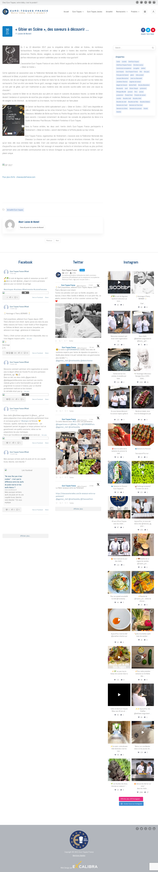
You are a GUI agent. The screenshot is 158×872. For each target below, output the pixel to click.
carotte (124, 61)
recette (119, 98)
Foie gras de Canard (122, 75)
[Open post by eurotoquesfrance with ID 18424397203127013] (143, 657)
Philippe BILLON (121, 92)
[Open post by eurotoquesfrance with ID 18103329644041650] (143, 434)
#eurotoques (8, 289)
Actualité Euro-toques (15, 210)
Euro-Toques (77, 11)
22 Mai (91, 486)
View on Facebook (37, 297)
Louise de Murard (24, 33)
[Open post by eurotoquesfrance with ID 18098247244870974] (143, 620)
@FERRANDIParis (73, 349)
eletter (143, 68)
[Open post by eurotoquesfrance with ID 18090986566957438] (143, 770)
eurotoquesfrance (119, 273)
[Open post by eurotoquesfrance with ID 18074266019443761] (143, 322)
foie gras (146, 72)
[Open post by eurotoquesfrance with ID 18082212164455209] (119, 582)
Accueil (66, 11)
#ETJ (74, 421)
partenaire (143, 88)
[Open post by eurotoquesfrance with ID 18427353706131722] (143, 397)
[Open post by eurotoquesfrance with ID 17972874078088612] (119, 359)
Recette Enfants (145, 102)
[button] (153, 12)
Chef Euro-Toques (133, 61)
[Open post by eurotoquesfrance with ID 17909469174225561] (143, 507)
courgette (136, 68)
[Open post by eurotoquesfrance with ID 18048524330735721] (143, 582)
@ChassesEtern (86, 499)
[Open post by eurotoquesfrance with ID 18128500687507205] (143, 695)
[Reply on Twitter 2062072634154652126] (57, 477)
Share (47, 297)
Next (57, 241)
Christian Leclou (138, 65)
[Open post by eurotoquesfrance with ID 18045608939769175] (119, 695)
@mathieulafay (74, 360)
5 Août (91, 285)
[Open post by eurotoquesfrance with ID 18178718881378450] (143, 732)
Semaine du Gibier (122, 108)
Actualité (109, 11)
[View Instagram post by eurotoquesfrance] (128, 291)
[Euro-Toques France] (26, 12)
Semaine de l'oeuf (122, 105)
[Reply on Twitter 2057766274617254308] (57, 503)
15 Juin (91, 347)
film (141, 72)
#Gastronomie (27, 289)
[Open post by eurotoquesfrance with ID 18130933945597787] (119, 507)
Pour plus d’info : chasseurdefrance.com (18, 177)
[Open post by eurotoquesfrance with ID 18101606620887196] (119, 397)
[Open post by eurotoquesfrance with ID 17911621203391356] (143, 545)
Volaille (119, 112)
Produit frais (128, 95)
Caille (118, 61)
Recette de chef (121, 102)
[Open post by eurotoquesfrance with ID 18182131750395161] (143, 472)
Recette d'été (137, 98)
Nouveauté (120, 88)
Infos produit (139, 75)
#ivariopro (25, 421)
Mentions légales (79, 855)
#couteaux (18, 289)
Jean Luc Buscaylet (136, 78)
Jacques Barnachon (122, 78)
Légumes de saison (135, 82)
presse (141, 92)
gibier (132, 75)
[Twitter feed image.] (78, 320)
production (120, 95)
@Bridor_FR (75, 424)
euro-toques (120, 72)
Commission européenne (124, 68)
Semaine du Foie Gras (135, 105)
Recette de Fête (133, 102)
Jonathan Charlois (122, 82)
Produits (134, 11)
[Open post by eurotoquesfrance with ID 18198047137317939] (119, 434)
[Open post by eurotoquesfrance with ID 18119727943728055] (119, 732)
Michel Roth (132, 85)
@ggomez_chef (62, 360)
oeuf (126, 88)
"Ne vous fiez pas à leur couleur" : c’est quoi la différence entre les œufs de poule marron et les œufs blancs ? (14, 482)
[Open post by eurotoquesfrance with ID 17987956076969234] (119, 770)
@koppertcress (62, 424)
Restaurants (121, 11)
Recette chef (127, 98)
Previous (49, 241)
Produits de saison (140, 95)
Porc (136, 92)
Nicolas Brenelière (143, 85)
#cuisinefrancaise (40, 289)
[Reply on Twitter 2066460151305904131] (57, 411)
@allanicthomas (86, 360)
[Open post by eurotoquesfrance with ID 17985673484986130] (119, 657)
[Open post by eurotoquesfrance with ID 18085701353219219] (119, 282)
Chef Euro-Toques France (124, 65)
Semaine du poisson (136, 108)
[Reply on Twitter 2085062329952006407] (56, 341)
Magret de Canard (122, 85)
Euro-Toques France (132, 72)
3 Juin (91, 419)
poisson (130, 92)
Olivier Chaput (134, 88)
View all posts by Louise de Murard (32, 227)
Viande (146, 108)
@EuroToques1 (81, 286)
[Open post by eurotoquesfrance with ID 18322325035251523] (119, 545)
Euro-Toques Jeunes (94, 11)
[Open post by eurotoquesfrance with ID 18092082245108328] (143, 282)
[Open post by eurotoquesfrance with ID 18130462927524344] (119, 472)
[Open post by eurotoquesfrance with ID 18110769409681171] (119, 620)
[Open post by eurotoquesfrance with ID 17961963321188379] (119, 322)
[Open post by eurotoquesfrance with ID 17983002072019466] (143, 359)
